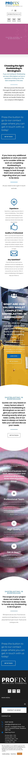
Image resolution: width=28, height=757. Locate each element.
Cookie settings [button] (6, 753)
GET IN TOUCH (13, 361)
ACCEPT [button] (19, 753)
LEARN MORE (13, 356)
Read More (13, 753)
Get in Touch (8, 136)
